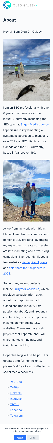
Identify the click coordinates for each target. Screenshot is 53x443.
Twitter (15, 387)
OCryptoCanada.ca (26, 289)
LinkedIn (16, 393)
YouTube (16, 382)
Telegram (16, 415)
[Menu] (48, 5)
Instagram (16, 398)
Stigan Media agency (35, 124)
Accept (20, 438)
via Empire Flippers (34, 262)
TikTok (14, 404)
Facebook (16, 410)
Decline (33, 438)
